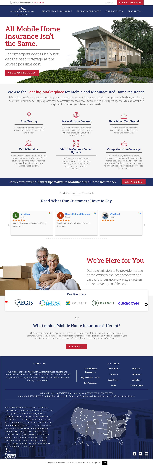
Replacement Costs (89, 11)
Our (90, 383)
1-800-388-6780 (106, 393)
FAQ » (113, 385)
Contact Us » (109, 3)
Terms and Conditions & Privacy (90, 396)
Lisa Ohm (25, 214)
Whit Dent (115, 214)
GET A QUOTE (134, 182)
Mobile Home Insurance (57, 11)
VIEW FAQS (76, 346)
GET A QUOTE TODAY (130, 3)
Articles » (136, 380)
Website (124, 396)
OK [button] (105, 463)
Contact (113, 368)
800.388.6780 (38, 2)
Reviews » (136, 374)
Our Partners (114, 11)
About (137, 368)
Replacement (90, 377)
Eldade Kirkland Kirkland (77, 214)
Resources (134, 11)
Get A (114, 380)
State (136, 385)
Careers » (113, 374)
